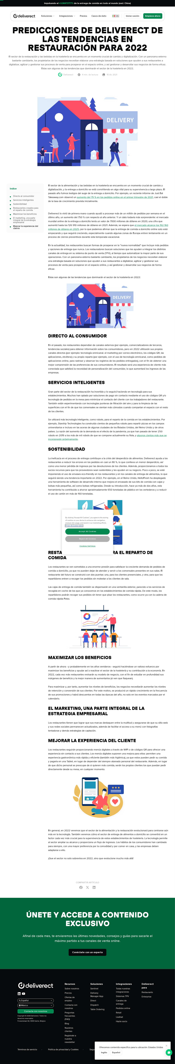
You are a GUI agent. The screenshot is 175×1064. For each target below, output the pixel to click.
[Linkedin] (94, 887)
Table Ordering (97, 1009)
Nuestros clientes (69, 1030)
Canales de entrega (121, 1002)
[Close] (166, 1045)
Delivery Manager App (96, 995)
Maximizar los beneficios (25, 214)
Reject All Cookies (87, 539)
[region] (87, 532)
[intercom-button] (169, 1052)
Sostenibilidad (20, 204)
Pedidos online (123, 1008)
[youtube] (23, 993)
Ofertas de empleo (70, 999)
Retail (118, 1012)
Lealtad (119, 1017)
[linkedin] (19, 993)
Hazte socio (121, 1021)
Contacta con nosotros (71, 1007)
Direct (93, 1000)
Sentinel (94, 988)
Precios (68, 993)
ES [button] (117, 16)
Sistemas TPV (122, 996)
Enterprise (146, 996)
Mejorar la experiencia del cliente (25, 227)
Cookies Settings (88, 546)
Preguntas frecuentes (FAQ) (70, 1016)
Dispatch (94, 1005)
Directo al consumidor (23, 196)
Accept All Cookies (87, 531)
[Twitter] (87, 887)
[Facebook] (81, 887)
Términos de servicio (27, 1049)
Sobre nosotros (72, 988)
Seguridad (94, 1049)
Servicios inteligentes (23, 200)
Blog (67, 1023)
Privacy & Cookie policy (74, 526)
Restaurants (147, 992)
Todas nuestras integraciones (123, 990)
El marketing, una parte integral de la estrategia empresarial (24, 220)
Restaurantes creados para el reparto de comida (25, 209)
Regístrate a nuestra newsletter (70, 1039)
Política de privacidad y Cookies (63, 1049)
